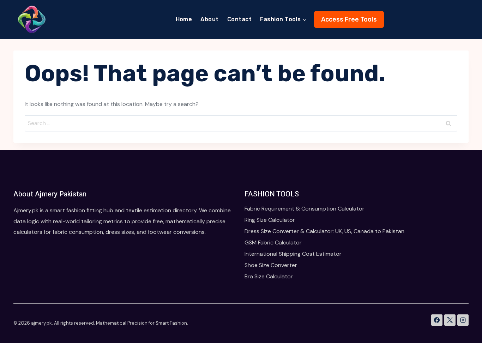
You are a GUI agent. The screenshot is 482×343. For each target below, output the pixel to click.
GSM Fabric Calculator (273, 242)
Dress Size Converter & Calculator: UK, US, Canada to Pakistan (324, 231)
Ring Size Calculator (270, 220)
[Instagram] (463, 320)
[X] (450, 320)
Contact (239, 19)
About (209, 19)
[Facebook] (436, 320)
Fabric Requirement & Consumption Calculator (304, 208)
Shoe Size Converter (271, 265)
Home (184, 19)
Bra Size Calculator (269, 276)
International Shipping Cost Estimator (293, 254)
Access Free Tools (349, 19)
